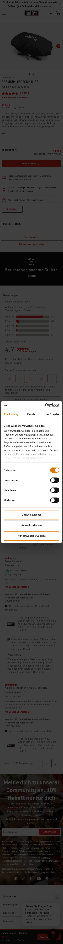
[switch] (54, 480)
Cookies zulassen (32, 514)
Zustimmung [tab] (11, 414)
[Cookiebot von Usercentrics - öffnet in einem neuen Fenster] (45, 405)
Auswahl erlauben (31, 525)
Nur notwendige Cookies (32, 535)
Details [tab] (31, 414)
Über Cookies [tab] (51, 414)
